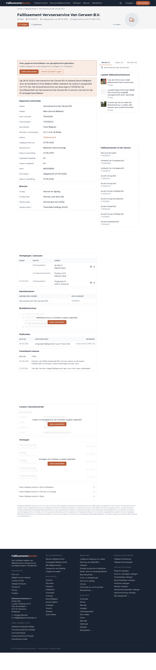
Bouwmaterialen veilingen (124, 580)
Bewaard (132, 62)
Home (20, 9)
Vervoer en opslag (87, 581)
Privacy (14, 590)
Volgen (24, 24)
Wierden (83, 627)
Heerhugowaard (86, 611)
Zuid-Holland (51, 615)
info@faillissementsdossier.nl (25, 618)
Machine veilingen (121, 571)
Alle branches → (86, 590)
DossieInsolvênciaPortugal (22, 636)
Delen (118, 24)
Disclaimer (16, 587)
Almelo (83, 602)
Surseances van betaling (55, 568)
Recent (105, 62)
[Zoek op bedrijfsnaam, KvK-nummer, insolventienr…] (121, 3)
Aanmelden (143, 3)
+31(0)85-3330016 (20, 615)
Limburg (49, 596)
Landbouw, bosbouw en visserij (92, 559)
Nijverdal (83, 621)
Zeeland (49, 611)
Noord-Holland (52, 602)
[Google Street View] (94, 267)
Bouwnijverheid (86, 575)
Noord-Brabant (52, 599)
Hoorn (82, 618)
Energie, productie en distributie (93, 568)
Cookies (15, 593)
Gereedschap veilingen (123, 577)
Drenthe (49, 580)
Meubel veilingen (121, 586)
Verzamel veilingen (121, 583)
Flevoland (49, 583)
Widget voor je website (21, 578)
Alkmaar (83, 605)
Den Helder (84, 615)
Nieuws (86, 3)
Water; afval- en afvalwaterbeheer (93, 572)
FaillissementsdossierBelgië (23, 627)
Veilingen (77, 3)
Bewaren (38, 24)
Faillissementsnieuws (122, 559)
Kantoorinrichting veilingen (125, 593)
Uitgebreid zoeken (53, 572)
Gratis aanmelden (29, 71)
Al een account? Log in (51, 71)
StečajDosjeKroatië (19, 639)
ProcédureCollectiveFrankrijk (23, 630)
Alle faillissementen (53, 565)
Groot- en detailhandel (89, 578)
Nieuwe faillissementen (60, 3)
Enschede (84, 599)
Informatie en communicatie (91, 587)
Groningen (50, 593)
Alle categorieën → (121, 596)
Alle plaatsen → (86, 630)
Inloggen (129, 3)
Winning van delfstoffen (89, 562)
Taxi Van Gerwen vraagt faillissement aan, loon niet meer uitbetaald (61, 368)
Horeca (83, 584)
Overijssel (49, 605)
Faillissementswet (19, 584)
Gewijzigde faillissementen (56, 562)
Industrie (83, 565)
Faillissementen (41, 3)
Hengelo (83, 608)
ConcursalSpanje (18, 633)
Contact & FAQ (18, 581)
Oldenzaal (84, 624)
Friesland (49, 586)
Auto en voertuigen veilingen (126, 574)
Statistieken (97, 3)
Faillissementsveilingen (123, 562)
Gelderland (50, 590)
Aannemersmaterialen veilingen (127, 590)
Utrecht (49, 608)
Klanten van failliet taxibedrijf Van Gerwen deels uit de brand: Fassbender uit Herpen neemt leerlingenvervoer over (58, 362)
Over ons (15, 574)
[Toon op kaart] (91, 267)
